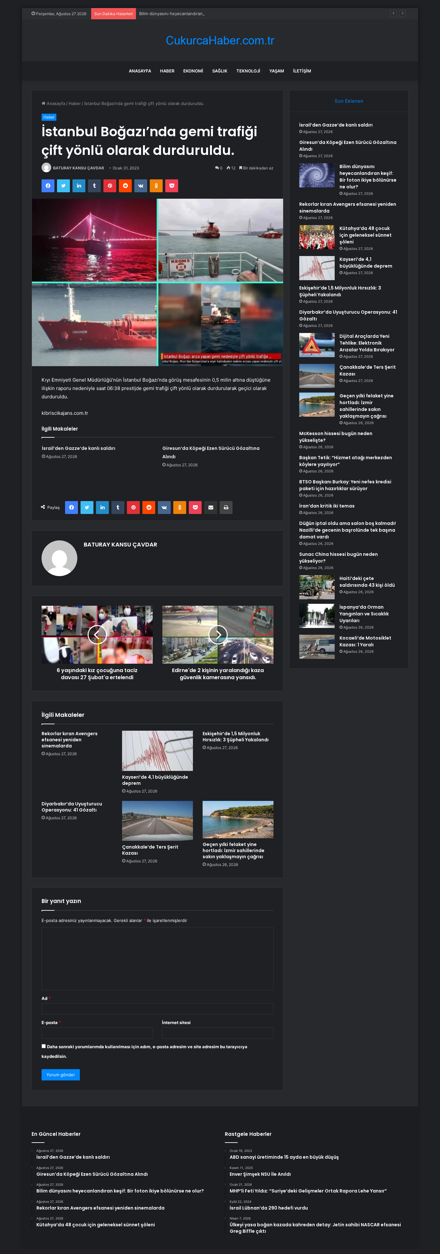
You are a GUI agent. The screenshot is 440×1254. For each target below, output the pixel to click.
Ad (46, 998)
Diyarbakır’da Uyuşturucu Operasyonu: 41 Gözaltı (72, 807)
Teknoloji (248, 70)
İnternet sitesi (176, 1022)
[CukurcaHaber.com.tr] (220, 40)
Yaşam (276, 70)
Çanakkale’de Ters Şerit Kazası (150, 850)
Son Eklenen (349, 101)
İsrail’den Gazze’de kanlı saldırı (78, 448)
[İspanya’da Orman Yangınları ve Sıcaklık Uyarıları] (317, 616)
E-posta (51, 1022)
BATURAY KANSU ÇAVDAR (78, 168)
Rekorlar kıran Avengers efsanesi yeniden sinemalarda (70, 739)
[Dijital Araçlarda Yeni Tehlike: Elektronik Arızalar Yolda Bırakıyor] (317, 345)
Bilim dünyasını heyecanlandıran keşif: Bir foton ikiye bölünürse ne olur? (211, 13)
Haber (167, 70)
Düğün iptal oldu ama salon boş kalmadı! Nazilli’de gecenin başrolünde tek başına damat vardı (347, 530)
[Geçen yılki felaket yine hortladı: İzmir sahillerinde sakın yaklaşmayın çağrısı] (238, 820)
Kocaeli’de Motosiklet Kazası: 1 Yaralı (365, 641)
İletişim (302, 70)
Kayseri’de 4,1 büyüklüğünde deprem (155, 780)
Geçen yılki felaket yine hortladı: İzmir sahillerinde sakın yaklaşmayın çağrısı (233, 850)
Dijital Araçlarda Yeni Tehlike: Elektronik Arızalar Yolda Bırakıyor (367, 343)
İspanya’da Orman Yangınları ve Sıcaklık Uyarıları (364, 614)
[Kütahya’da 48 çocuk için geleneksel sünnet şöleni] (317, 237)
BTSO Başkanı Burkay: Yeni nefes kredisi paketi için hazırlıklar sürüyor (345, 485)
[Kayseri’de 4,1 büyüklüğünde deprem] (157, 751)
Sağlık (219, 70)
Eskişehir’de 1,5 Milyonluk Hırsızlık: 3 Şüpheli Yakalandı (236, 736)
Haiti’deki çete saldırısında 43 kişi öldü (367, 581)
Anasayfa (140, 70)
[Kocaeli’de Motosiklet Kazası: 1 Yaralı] (317, 647)
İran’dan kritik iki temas (327, 506)
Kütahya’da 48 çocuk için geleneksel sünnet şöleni (366, 235)
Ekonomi (193, 70)
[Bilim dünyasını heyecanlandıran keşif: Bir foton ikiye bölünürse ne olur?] (317, 175)
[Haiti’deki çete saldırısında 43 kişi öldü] (317, 587)
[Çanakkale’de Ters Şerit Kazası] (157, 821)
